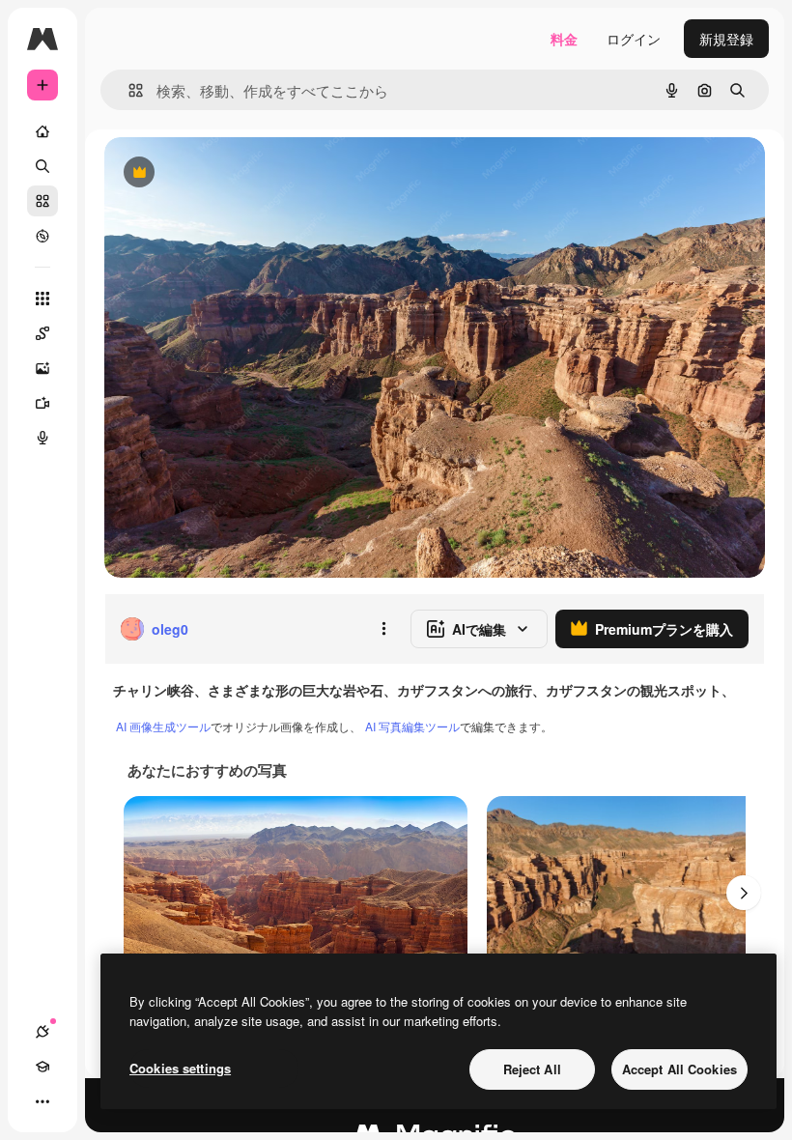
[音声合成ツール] (42, 437)
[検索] (42, 166)
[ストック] (42, 200)
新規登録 (726, 38)
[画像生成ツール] (42, 368)
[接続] (42, 1031)
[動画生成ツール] (42, 402)
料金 (564, 38)
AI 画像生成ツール (163, 726)
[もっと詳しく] (42, 235)
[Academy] (42, 1066)
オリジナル (237, 173)
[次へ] (743, 892)
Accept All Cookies (679, 1069)
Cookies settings (180, 1068)
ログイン (634, 38)
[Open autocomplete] (128, 90)
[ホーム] (42, 131)
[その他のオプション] (383, 629)
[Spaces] (42, 333)
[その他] (42, 1101)
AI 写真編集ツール (412, 726)
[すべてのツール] (42, 298)
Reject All (532, 1069)
